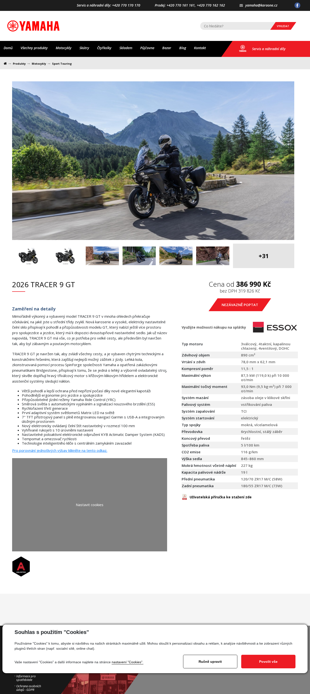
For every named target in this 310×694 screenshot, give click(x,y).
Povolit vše (268, 661)
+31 (264, 256)
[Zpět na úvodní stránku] (33, 26)
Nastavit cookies (89, 504)
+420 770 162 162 (211, 5)
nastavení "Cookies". (127, 662)
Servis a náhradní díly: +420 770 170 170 (108, 5)
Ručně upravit (210, 661)
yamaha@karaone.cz (261, 5)
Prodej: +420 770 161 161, (175, 5)
